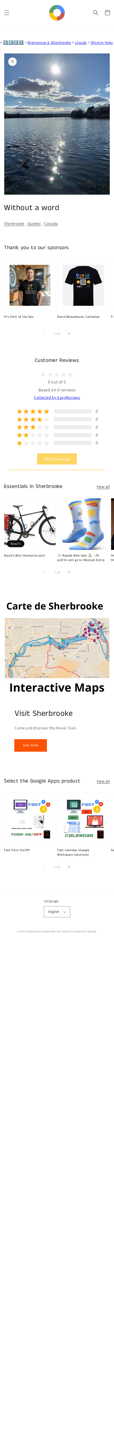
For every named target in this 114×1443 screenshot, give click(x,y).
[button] (6, 13)
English (53, 911)
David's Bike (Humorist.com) (24, 556)
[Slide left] (45, 334)
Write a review (57, 459)
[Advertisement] (57, 1192)
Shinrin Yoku (102, 42)
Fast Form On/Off (17, 850)
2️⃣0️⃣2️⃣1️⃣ (13, 42)
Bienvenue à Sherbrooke (49, 42)
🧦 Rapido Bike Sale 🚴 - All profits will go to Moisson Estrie (81, 558)
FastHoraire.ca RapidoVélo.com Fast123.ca (50, 931)
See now (30, 744)
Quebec (34, 223)
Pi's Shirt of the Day (19, 317)
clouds (81, 42)
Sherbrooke (14, 223)
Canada (51, 223)
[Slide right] (69, 334)
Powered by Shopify (85, 931)
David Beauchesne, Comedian (78, 317)
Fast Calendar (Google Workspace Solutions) (73, 852)
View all (103, 486)
